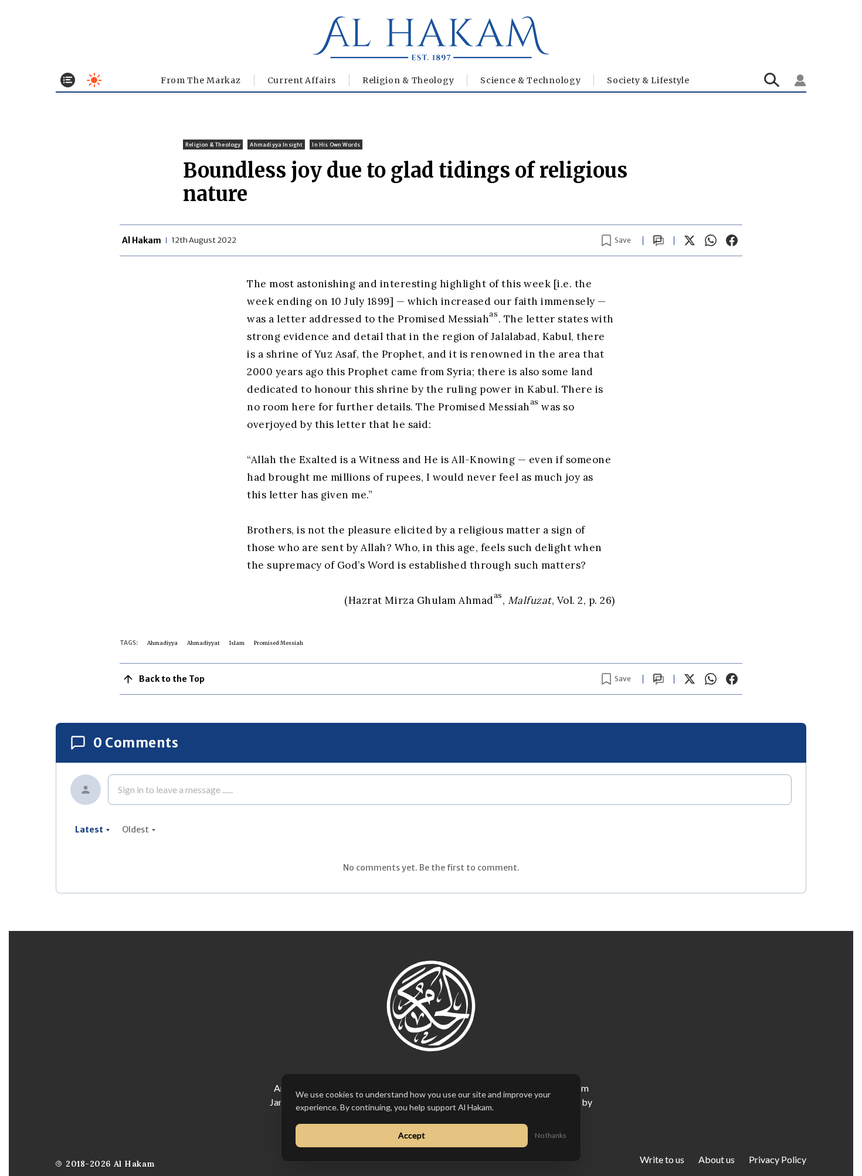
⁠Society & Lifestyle (648, 80)
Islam (237, 643)
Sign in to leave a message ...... (175, 789)
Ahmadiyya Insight (276, 144)
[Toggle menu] (67, 80)
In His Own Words (336, 144)
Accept (411, 1135)
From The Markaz (201, 80)
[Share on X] (689, 240)
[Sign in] (800, 80)
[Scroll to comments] (658, 240)
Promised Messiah (278, 643)
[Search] (772, 80)
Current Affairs (302, 80)
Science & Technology (530, 80)
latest (89, 829)
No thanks (550, 1135)
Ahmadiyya (162, 643)
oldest (135, 829)
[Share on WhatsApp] (711, 240)
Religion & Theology (408, 80)
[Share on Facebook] (732, 240)
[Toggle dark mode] (94, 80)
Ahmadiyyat (203, 643)
